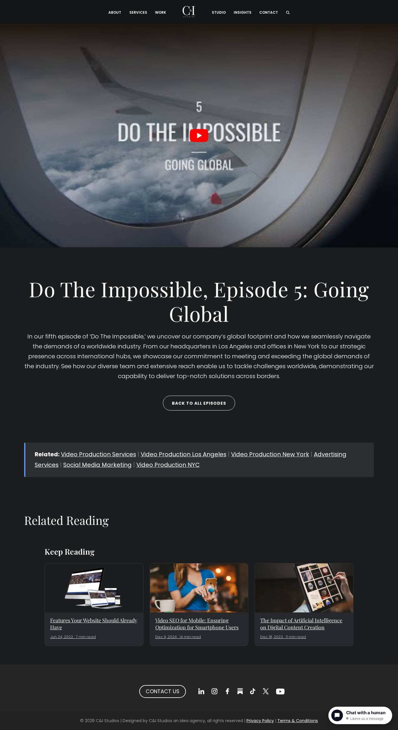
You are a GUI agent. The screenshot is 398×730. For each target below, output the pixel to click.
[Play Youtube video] (199, 135)
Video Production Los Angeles (183, 454)
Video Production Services (98, 454)
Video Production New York (270, 454)
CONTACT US (162, 691)
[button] (287, 11)
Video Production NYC (168, 465)
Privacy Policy (260, 721)
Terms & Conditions (297, 721)
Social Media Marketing (97, 465)
